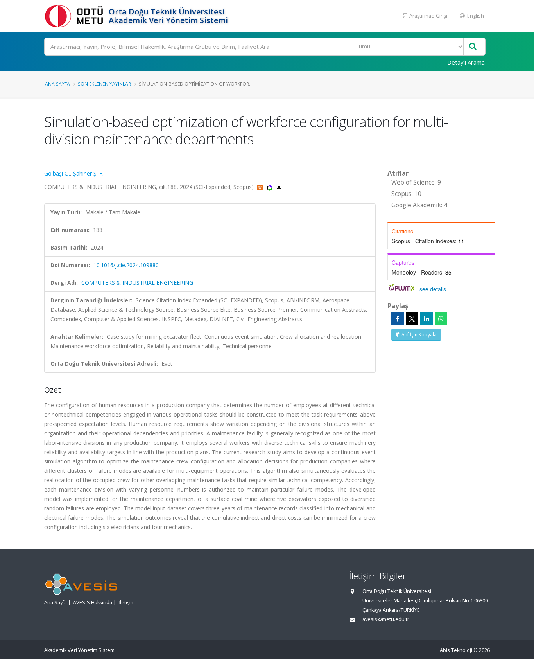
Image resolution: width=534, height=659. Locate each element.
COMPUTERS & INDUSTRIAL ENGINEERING (137, 282)
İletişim (126, 602)
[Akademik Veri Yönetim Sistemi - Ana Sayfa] (75, 16)
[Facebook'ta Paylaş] (397, 318)
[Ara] (473, 47)
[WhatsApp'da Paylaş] (441, 318)
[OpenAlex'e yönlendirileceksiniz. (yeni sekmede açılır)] (279, 186)
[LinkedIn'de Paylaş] (426, 318)
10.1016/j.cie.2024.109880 (126, 265)
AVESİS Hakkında (92, 602)
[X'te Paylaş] (412, 318)
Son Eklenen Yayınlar (104, 84)
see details (432, 289)
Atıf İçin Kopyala (418, 334)
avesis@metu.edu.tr (385, 619)
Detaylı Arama (466, 62)
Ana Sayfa (57, 84)
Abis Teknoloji (456, 650)
